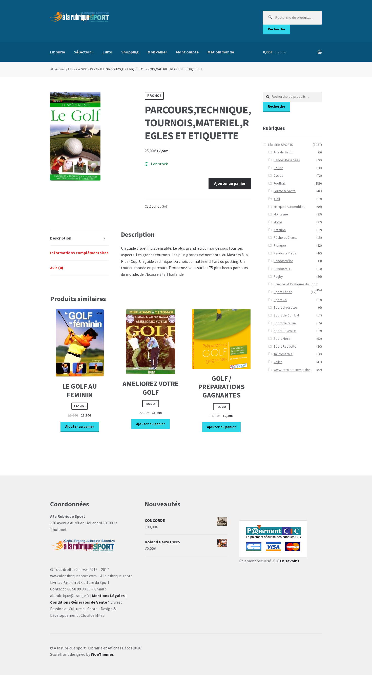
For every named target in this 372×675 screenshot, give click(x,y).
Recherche (276, 29)
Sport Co (280, 300)
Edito (107, 51)
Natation (280, 230)
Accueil (60, 69)
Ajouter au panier (229, 183)
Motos (278, 222)
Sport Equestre (285, 331)
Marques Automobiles (289, 207)
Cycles (278, 175)
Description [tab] (60, 238)
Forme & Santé (285, 191)
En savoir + (290, 560)
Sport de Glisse (285, 323)
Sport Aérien (283, 292)
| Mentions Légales (107, 595)
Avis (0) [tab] (56, 267)
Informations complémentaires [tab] (79, 252)
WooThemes (102, 654)
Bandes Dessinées (287, 160)
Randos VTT (282, 269)
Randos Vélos (283, 261)
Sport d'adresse (285, 307)
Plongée (280, 245)
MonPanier (157, 51)
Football (279, 183)
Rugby (278, 276)
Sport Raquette (285, 346)
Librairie (57, 51)
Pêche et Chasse (286, 237)
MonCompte (187, 51)
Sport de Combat (286, 315)
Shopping (130, 51)
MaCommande (221, 51)
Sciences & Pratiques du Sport (296, 284)
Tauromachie (283, 354)
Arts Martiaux (283, 152)
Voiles (278, 362)
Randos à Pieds (285, 253)
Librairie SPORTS (80, 69)
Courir (278, 168)
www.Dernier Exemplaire (292, 370)
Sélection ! (84, 51)
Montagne (281, 214)
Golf (99, 69)
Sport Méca (282, 338)
